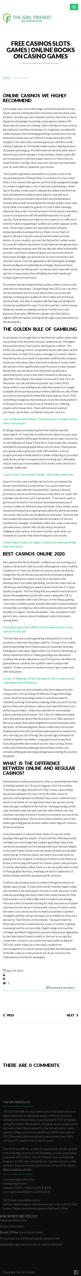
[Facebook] (75, 1272)
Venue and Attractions (13, 1220)
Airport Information (12, 1226)
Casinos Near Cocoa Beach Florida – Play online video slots (38, 474)
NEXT (70, 1015)
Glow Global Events (31, 1232)
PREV (10, 1015)
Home (6, 77)
